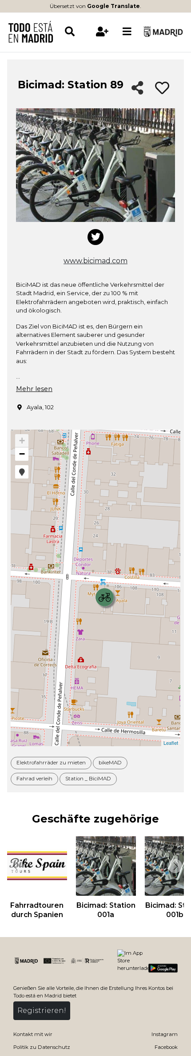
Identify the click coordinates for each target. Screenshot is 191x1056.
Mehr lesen (34, 389)
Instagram (164, 1034)
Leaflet (170, 742)
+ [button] (22, 440)
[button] (21, 472)
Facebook (166, 1047)
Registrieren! (41, 1010)
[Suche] (77, 31)
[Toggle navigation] (127, 31)
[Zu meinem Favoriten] (162, 88)
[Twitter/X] (95, 237)
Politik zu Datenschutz (41, 1047)
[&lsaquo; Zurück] (15, 866)
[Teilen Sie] (137, 88)
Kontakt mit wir (32, 1034)
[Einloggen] (102, 31)
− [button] (22, 453)
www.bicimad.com (95, 261)
